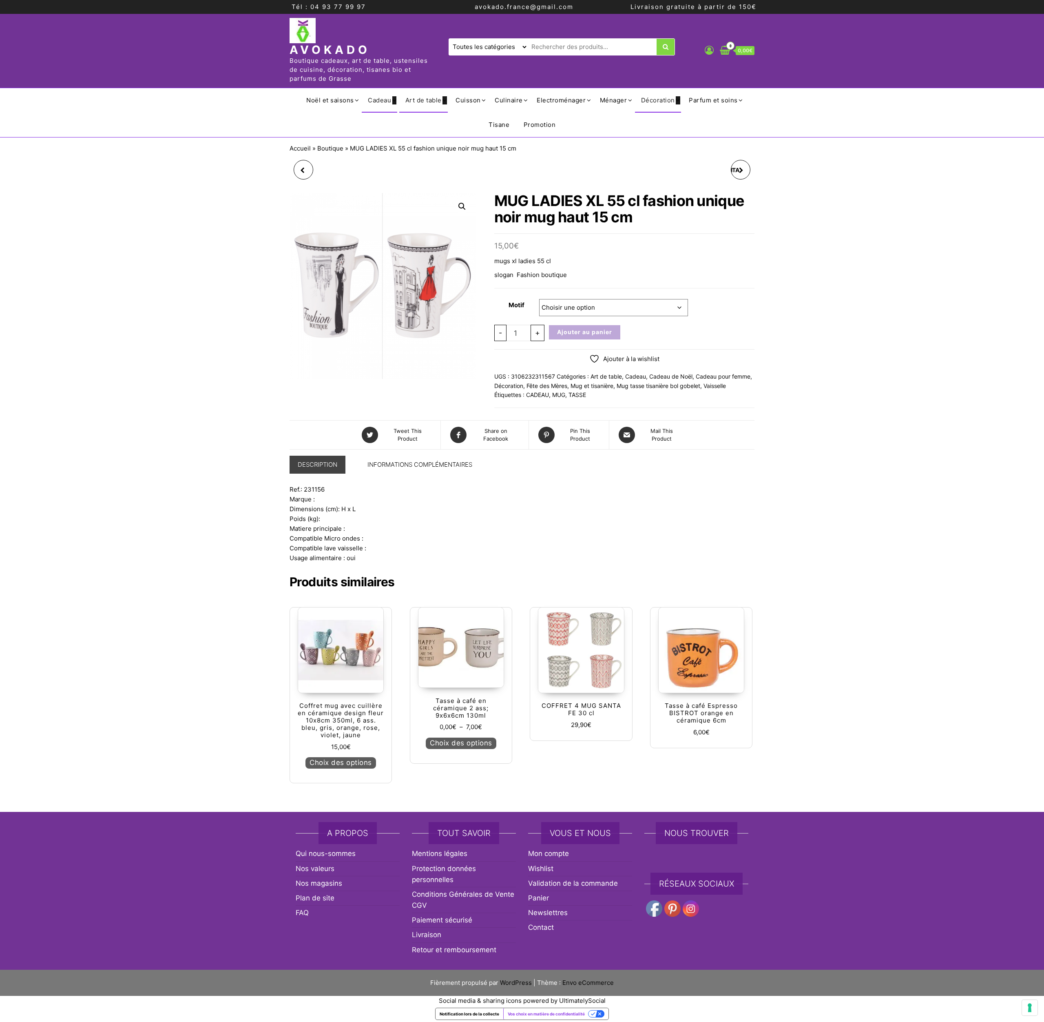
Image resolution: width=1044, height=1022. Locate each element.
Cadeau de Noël (670, 376)
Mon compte (548, 853)
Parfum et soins (713, 100)
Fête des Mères (546, 385)
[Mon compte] (709, 50)
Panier (538, 898)
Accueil (300, 148)
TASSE (577, 394)
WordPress (516, 983)
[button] (462, 206)
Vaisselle (714, 385)
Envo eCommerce (588, 983)
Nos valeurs (315, 869)
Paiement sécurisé (442, 920)
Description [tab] (317, 464)
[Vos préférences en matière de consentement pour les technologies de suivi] (1029, 1007)
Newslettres (548, 913)
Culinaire (509, 100)
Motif (516, 305)
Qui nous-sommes (326, 853)
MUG (558, 394)
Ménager (613, 100)
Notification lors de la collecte (469, 1013)
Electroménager (561, 100)
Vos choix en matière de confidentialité (546, 1013)
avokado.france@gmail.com (524, 7)
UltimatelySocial (582, 1000)
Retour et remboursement (454, 950)
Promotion (540, 125)
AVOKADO (330, 50)
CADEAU (537, 394)
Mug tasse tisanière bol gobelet (658, 385)
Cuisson (468, 100)
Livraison (426, 935)
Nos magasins (319, 883)
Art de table (423, 100)
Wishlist (540, 869)
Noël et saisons (330, 100)
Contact (541, 927)
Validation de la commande (573, 883)
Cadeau (379, 100)
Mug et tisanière (592, 385)
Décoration (658, 100)
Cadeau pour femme (723, 376)
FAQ (302, 913)
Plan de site (315, 898)
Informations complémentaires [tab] (419, 464)
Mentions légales (439, 853)
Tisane (499, 125)
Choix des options (341, 762)
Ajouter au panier (584, 331)
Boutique (330, 148)
